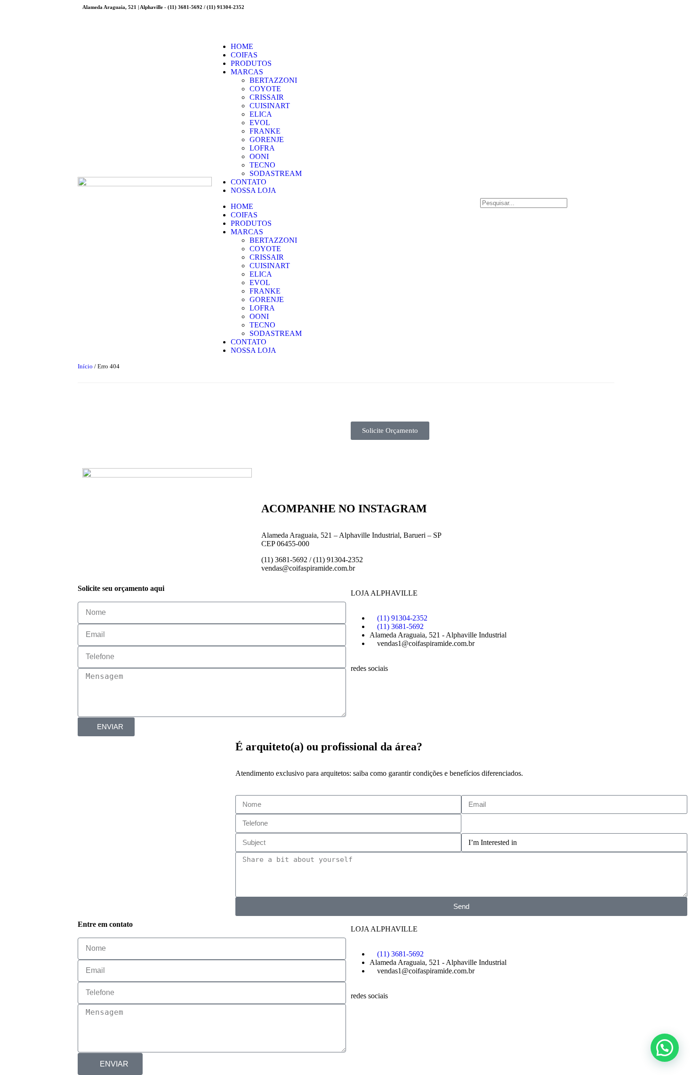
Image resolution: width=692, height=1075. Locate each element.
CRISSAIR (266, 97)
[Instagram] (362, 16)
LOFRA (262, 148)
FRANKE (265, 131)
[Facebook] (362, 1021)
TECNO (262, 165)
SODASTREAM (275, 173)
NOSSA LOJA (253, 190)
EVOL (259, 123)
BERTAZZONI (273, 80)
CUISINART (269, 106)
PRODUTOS (251, 63)
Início (85, 366)
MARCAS (247, 72)
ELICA (260, 114)
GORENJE (266, 139)
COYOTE (265, 89)
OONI (259, 156)
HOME (242, 46)
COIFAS (244, 55)
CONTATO (248, 182)
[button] (547, 194)
